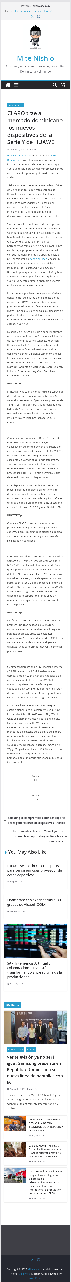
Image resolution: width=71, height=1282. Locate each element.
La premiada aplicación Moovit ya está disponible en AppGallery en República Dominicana (38, 836)
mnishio (33, 149)
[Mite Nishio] (8, 85)
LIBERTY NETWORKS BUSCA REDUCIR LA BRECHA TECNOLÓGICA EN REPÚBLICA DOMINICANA (46, 1125)
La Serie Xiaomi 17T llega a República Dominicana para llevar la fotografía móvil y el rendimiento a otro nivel (45, 1151)
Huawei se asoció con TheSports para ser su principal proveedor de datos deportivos (34, 870)
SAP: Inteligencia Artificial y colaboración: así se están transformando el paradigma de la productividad (34, 970)
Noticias (31, 1049)
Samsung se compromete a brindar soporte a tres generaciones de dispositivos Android (36, 820)
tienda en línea (38, 259)
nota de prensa (16, 105)
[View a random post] (63, 85)
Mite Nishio (35, 58)
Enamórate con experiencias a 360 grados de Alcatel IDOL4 (34, 902)
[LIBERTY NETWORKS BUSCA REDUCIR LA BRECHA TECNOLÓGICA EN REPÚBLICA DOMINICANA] (15, 1128)
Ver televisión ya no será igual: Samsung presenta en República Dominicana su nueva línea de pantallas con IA (35, 1069)
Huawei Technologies (19, 155)
